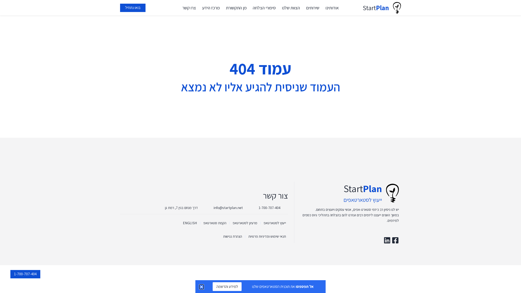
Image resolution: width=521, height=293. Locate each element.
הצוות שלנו (291, 8)
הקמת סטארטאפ (214, 223)
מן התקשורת (236, 8)
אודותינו (332, 8)
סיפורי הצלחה (264, 8)
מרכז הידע (211, 8)
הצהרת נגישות (232, 236)
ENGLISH (190, 223)
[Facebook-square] (395, 240)
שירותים (312, 8)
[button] (201, 287)
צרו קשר (189, 8)
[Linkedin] (387, 240)
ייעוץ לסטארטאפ (275, 223)
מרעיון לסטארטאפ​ (245, 223)
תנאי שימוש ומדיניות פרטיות (267, 236)
